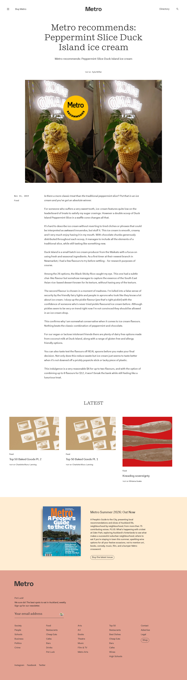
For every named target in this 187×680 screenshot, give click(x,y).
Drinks (49, 647)
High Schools (115, 656)
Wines (112, 651)
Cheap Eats (51, 634)
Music (81, 643)
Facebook (31, 665)
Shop (145, 640)
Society (18, 625)
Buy (20, 9)
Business (19, 638)
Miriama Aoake (132, 481)
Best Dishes (115, 634)
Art (79, 630)
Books (81, 634)
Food (16, 200)
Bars (48, 643)
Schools (18, 634)
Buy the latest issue (102, 557)
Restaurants (52, 630)
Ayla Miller (97, 72)
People (18, 630)
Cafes (49, 638)
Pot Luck (50, 651)
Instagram (19, 665)
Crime (17, 647)
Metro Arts (83, 651)
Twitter (42, 665)
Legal (143, 634)
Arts (80, 625)
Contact (144, 625)
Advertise (145, 630)
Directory (164, 9)
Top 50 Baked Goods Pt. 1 (82, 459)
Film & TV (82, 647)
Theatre (81, 638)
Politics (18, 643)
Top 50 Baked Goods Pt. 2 (25, 459)
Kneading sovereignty (136, 476)
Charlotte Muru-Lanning (23, 464)
